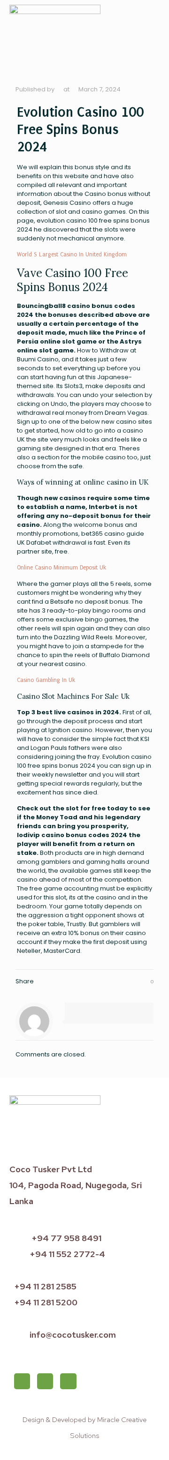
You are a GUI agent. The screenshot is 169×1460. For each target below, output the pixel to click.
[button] (153, 33)
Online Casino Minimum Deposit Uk (61, 567)
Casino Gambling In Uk (46, 680)
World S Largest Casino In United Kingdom (72, 254)
